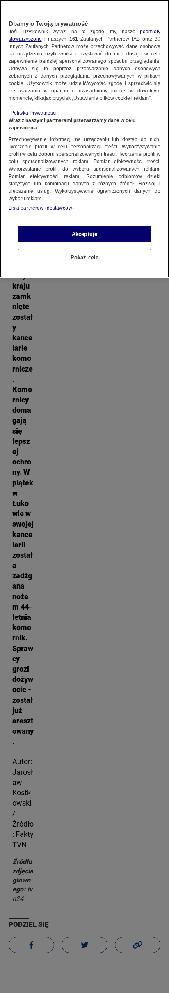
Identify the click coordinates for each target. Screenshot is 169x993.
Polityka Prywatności (34, 113)
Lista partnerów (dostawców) (41, 208)
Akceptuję (84, 234)
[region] (84, 139)
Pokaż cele (84, 257)
